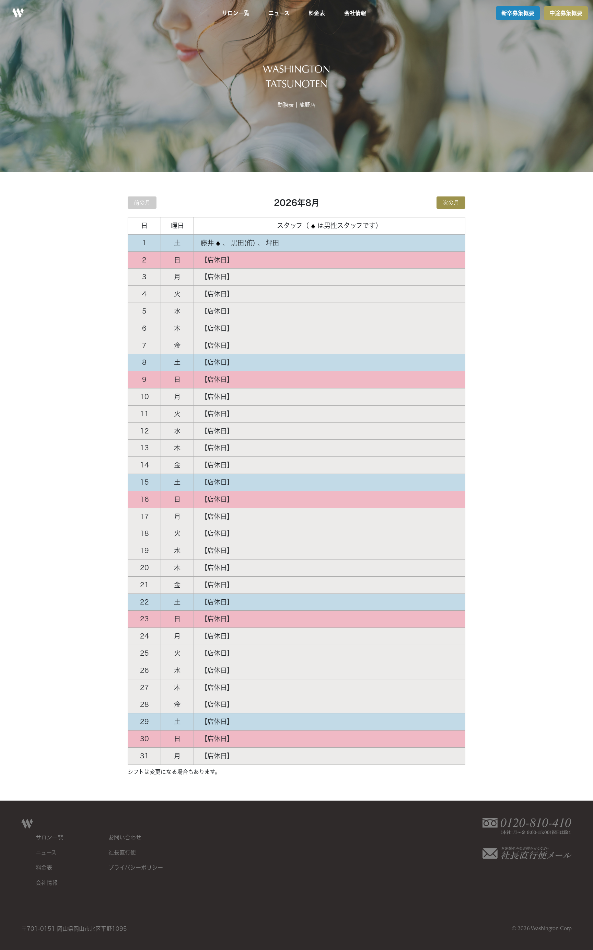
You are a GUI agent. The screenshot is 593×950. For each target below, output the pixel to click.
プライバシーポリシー (135, 867)
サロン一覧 (235, 13)
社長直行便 (122, 852)
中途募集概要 (565, 13)
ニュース (279, 13)
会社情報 (355, 13)
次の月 (451, 202)
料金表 (317, 13)
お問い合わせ (124, 837)
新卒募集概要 (517, 13)
